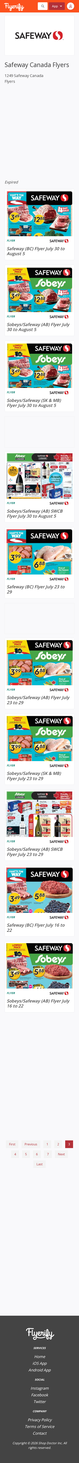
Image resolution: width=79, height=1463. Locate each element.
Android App (39, 1370)
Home (39, 1356)
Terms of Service (39, 1426)
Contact (39, 1433)
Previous (31, 1144)
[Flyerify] (4, 6)
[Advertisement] (39, 1189)
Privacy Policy (40, 1419)
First (12, 1144)
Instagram (39, 1388)
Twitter (39, 1401)
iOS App (39, 1363)
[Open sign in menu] (70, 6)
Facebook (39, 1394)
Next (61, 1154)
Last (39, 1164)
